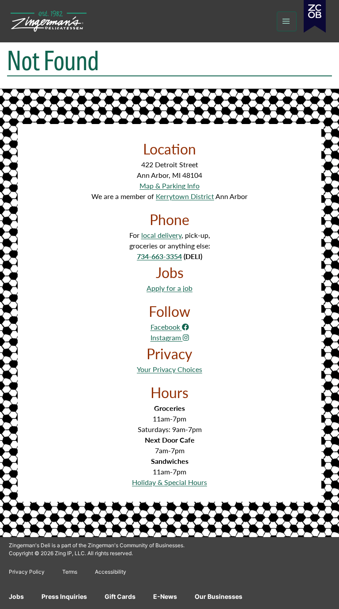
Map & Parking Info (169, 185)
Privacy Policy (27, 571)
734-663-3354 (159, 256)
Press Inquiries (64, 596)
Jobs (16, 596)
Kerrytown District (185, 196)
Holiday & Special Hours (169, 482)
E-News (165, 596)
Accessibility (110, 571)
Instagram (167, 337)
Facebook (166, 327)
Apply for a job (169, 288)
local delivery (161, 235)
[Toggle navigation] (287, 21)
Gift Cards (120, 596)
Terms (69, 571)
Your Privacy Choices (169, 369)
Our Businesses (218, 596)
